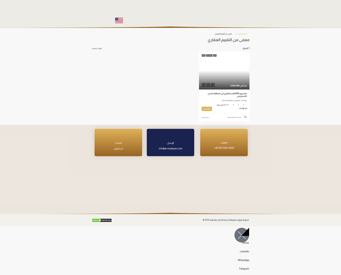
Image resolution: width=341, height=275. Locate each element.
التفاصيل (206, 109)
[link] (224, 70)
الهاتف (224, 142)
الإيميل (170, 143)
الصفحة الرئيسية (241, 34)
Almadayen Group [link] (234, 117)
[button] (96, 39)
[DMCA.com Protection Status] (102, 220)
